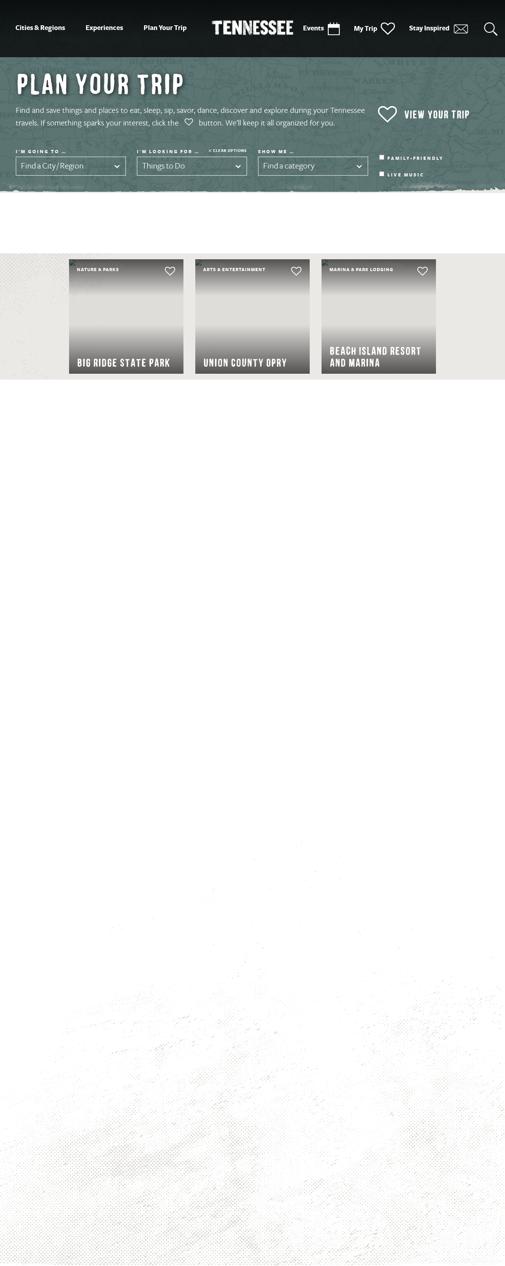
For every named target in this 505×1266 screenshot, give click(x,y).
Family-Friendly (415, 158)
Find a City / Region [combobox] (52, 166)
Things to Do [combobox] (163, 166)
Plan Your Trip (165, 28)
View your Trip (436, 114)
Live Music (405, 175)
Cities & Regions (40, 28)
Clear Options (230, 150)
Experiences (104, 28)
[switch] (155, 271)
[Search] (491, 28)
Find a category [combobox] (288, 166)
